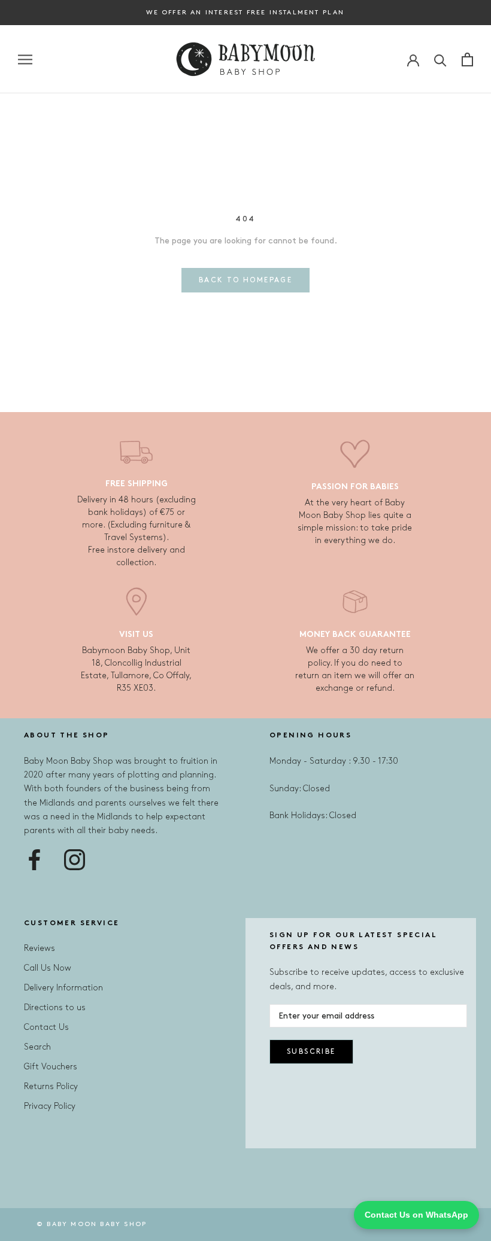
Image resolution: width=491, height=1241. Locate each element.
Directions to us (55, 1007)
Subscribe (311, 1051)
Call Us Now (47, 968)
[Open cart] (467, 59)
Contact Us (46, 1027)
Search (37, 1047)
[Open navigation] (25, 59)
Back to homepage (245, 280)
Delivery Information (63, 988)
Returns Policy (51, 1086)
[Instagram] (74, 859)
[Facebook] (34, 859)
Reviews (39, 948)
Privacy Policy (49, 1106)
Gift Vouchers (50, 1067)
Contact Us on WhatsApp (416, 1214)
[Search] (440, 59)
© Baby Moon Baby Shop (92, 1224)
